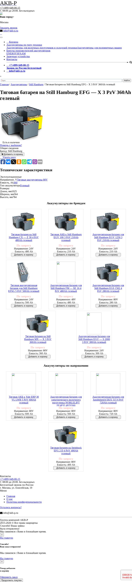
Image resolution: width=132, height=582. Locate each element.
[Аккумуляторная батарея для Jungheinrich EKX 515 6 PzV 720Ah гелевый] (108, 384)
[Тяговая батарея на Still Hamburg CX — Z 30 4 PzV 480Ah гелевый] (24, 222)
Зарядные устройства (18, 56)
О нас (9, 499)
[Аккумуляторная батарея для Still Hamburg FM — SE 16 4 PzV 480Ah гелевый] (66, 273)
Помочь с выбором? (11, 145)
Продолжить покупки (11, 580)
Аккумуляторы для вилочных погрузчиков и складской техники (41, 47)
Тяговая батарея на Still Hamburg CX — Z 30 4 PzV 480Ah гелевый (24, 237)
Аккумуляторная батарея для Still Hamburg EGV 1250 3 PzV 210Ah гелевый (108, 237)
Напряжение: (21, 248)
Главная (10, 496)
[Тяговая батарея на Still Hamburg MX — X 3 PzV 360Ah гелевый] (38, 324)
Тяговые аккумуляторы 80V (32, 179)
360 (15, 182)
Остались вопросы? (11, 507)
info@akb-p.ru (10, 30)
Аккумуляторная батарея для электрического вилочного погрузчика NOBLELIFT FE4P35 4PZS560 (66, 400)
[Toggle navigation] (1, 37)
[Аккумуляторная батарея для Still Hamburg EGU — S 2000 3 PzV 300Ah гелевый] (94, 324)
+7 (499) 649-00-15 (10, 7)
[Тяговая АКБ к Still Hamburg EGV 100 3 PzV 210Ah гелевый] (66, 222)
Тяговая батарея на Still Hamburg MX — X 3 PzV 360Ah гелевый (38, 339)
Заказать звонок (8, 27)
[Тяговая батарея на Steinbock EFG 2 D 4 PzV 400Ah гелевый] (66, 435)
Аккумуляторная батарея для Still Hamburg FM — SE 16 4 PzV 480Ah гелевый (66, 288)
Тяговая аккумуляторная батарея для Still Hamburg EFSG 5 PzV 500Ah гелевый (23, 288)
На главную (6, 537)
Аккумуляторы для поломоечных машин (99, 47)
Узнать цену (9, 157)
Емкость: (20, 251)
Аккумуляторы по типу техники (24, 44)
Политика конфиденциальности (24, 502)
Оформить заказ (9, 577)
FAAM (22, 53)
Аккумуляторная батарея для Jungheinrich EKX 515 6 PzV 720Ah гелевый (108, 399)
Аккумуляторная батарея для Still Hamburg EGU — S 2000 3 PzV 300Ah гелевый (94, 339)
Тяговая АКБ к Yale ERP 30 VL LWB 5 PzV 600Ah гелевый (24, 399)
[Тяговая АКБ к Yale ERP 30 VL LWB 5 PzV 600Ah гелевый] (24, 384)
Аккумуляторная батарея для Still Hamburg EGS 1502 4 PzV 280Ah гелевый (108, 288)
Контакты (11, 59)
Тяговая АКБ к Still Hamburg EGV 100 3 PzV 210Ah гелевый (66, 237)
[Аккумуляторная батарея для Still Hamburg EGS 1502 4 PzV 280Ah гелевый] (108, 273)
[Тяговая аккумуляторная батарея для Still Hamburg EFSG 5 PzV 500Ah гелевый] (24, 273)
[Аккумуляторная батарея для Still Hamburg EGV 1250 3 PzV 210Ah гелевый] (108, 222)
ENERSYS (12, 53)
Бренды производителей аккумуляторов (28, 50)
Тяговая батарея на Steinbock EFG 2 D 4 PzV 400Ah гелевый (66, 450)
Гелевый (24, 185)
